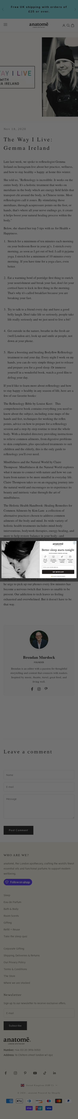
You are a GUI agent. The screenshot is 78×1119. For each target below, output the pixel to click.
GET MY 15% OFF (58, 572)
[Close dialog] (74, 542)
